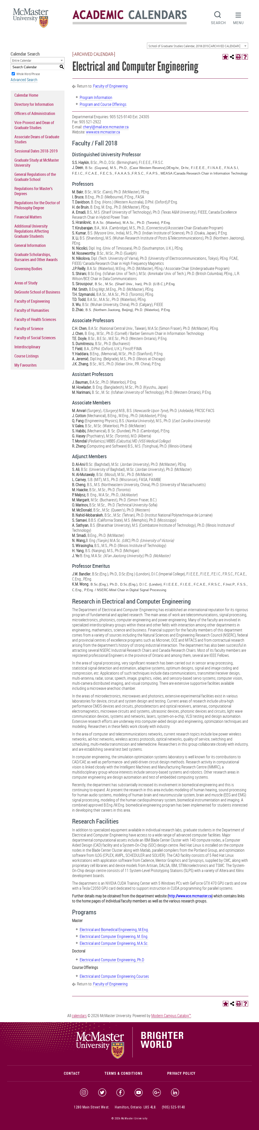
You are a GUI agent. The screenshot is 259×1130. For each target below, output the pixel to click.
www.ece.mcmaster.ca (103, 132)
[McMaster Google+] (157, 1092)
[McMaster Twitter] (102, 1092)
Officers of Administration (34, 113)
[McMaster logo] (129, 1057)
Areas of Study (25, 283)
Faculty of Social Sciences (35, 337)
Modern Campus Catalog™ (171, 1015)
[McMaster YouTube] (139, 1092)
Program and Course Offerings (103, 104)
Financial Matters (28, 217)
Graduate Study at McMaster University (36, 162)
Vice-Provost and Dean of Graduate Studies (34, 125)
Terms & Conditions (123, 1073)
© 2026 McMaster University (129, 1118)
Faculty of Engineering (32, 301)
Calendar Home (26, 95)
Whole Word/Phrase (28, 74)
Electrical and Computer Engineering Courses (114, 976)
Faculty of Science (28, 328)
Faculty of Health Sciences (35, 319)
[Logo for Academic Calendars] (130, 23)
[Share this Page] (232, 57)
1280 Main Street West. (92, 1107)
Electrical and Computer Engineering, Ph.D (112, 960)
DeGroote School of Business (37, 292)
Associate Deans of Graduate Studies (36, 139)
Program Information (96, 97)
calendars (79, 1015)
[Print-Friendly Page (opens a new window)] (238, 57)
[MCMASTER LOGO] (30, 19)
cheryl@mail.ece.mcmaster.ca (105, 127)
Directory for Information (34, 104)
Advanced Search (24, 79)
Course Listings (26, 356)
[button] (238, 17)
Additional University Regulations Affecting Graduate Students (31, 231)
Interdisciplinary (27, 347)
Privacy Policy (181, 1073)
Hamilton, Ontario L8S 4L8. (136, 1107)
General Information (30, 245)
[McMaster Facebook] (120, 1092)
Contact (72, 1073)
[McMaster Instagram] (84, 1092)
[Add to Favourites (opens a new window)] (225, 57)
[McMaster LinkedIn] (175, 1092)
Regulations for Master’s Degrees (33, 191)
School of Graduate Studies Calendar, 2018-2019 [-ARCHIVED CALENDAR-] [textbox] (194, 46)
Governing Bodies (28, 268)
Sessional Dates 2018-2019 (36, 151)
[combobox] (197, 46)
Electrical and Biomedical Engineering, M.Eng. (114, 929)
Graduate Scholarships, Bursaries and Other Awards (36, 257)
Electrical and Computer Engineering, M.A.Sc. (114, 943)
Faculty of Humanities (31, 310)
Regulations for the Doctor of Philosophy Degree (37, 205)
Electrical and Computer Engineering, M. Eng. (114, 936)
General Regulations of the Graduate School (35, 177)
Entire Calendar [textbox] (21, 60)
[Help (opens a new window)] (245, 57)
